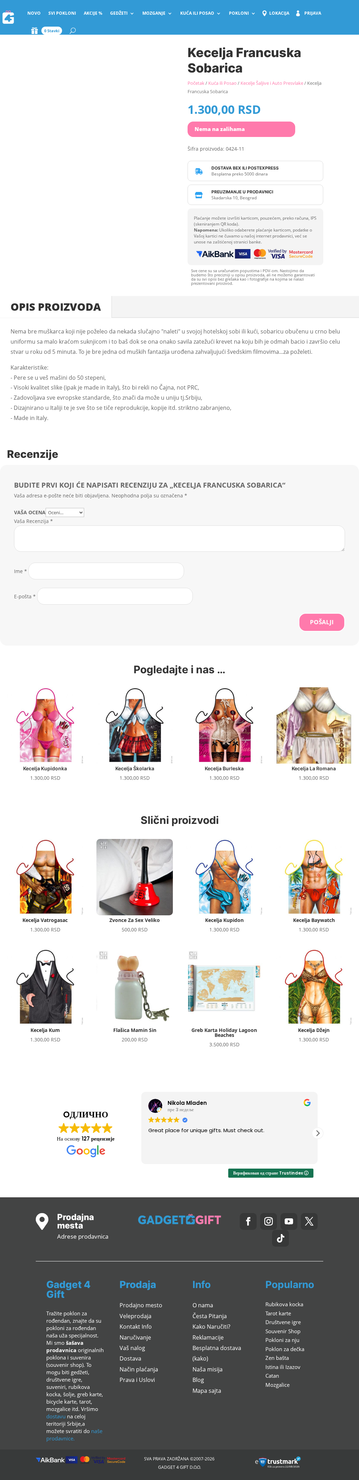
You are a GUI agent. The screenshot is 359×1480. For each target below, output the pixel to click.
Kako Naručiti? (211, 1326)
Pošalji (322, 622)
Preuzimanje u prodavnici (242, 191)
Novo (34, 13)
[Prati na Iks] (309, 1221)
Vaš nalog (132, 1348)
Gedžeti (119, 13)
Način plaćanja (139, 1369)
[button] (317, 1133)
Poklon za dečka (284, 1348)
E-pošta (25, 596)
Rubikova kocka (284, 1304)
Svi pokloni (62, 13)
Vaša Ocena (30, 512)
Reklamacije (208, 1337)
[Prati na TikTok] (280, 1238)
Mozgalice (277, 1384)
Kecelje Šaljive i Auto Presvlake (272, 83)
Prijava (312, 13)
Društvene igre (283, 1322)
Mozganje (153, 13)
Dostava (130, 1358)
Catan (272, 1375)
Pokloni (239, 13)
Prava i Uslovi (137, 1380)
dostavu (56, 1416)
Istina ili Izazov (282, 1366)
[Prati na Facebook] (248, 1221)
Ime (20, 571)
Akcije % (93, 13)
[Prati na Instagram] (268, 1221)
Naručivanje (135, 1337)
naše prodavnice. (74, 1434)
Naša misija (207, 1369)
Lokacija (279, 13)
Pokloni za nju (282, 1339)
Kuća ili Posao (197, 13)
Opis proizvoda (56, 307)
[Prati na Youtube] (288, 1221)
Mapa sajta (206, 1391)
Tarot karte (278, 1313)
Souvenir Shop (282, 1331)
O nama (202, 1305)
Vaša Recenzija (33, 521)
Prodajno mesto (141, 1305)
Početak (196, 83)
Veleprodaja (135, 1316)
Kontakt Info (136, 1326)
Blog (198, 1380)
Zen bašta (277, 1357)
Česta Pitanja (209, 1316)
